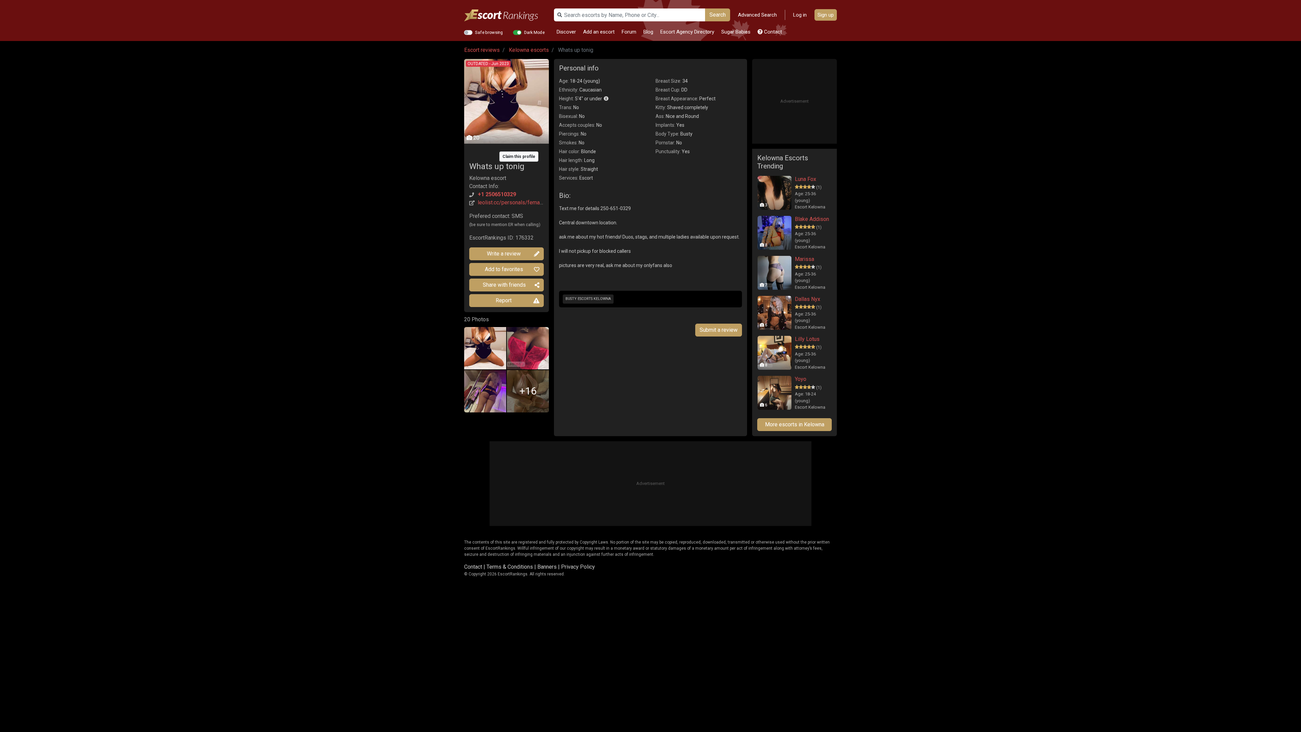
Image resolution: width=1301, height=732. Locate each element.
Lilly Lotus (807, 339)
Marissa (804, 259)
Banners (547, 567)
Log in (800, 15)
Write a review (504, 253)
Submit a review (719, 330)
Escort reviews (482, 50)
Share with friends (504, 285)
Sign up (826, 15)
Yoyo (800, 379)
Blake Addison (812, 219)
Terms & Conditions (510, 567)
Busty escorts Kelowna (588, 299)
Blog (648, 32)
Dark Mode (534, 32)
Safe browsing (489, 32)
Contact (772, 32)
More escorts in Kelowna (794, 424)
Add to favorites (504, 269)
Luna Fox (805, 179)
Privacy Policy (578, 567)
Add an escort (599, 32)
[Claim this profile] (506, 151)
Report (504, 300)
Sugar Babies (735, 32)
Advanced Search (757, 15)
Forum (629, 32)
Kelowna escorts (529, 50)
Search (717, 15)
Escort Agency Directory (687, 32)
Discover (566, 32)
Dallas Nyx (807, 299)
